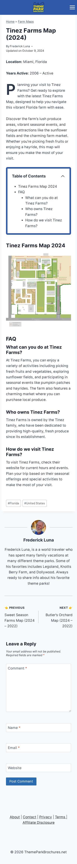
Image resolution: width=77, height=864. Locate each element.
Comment (17, 668)
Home (10, 21)
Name (14, 727)
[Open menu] (72, 7)
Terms (60, 817)
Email (14, 748)
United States (34, 503)
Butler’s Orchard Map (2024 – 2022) (59, 617)
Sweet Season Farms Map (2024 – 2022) (19, 617)
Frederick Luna (38, 540)
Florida (13, 503)
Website (14, 768)
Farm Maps (26, 21)
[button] (38, 289)
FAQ (21, 192)
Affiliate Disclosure (39, 822)
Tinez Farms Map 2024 (37, 186)
